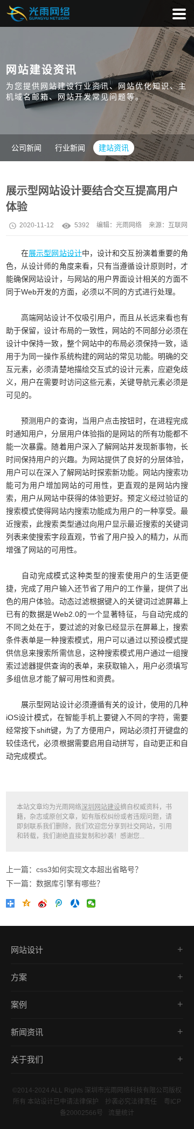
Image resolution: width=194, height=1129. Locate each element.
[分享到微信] (93, 905)
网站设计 (27, 949)
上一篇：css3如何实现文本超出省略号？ (74, 869)
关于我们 (27, 1059)
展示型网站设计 (55, 253)
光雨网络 (129, 225)
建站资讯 (114, 147)
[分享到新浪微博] (44, 905)
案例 (19, 1004)
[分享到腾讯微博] (60, 905)
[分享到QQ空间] (28, 905)
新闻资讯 (27, 1032)
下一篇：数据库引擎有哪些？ (55, 883)
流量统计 (121, 1113)
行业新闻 (70, 147)
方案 (19, 977)
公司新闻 (26, 147)
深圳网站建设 (100, 807)
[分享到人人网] (77, 905)
